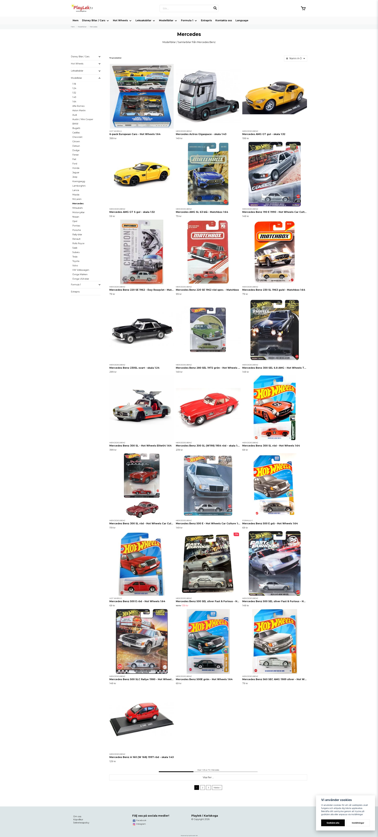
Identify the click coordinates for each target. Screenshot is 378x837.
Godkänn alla (333, 823)
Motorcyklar (78, 212)
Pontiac (76, 225)
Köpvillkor (78, 819)
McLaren (77, 199)
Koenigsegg (78, 181)
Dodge (76, 150)
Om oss (77, 816)
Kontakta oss (223, 20)
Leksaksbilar (143, 20)
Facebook (141, 820)
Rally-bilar (77, 234)
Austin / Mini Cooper (82, 119)
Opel (74, 221)
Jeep (74, 177)
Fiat (74, 159)
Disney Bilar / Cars (93, 20)
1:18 (74, 84)
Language (242, 20)
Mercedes (78, 203)
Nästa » (217, 787)
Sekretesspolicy (81, 822)
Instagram (141, 824)
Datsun (76, 146)
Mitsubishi (77, 208)
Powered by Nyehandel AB (189, 835)
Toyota (75, 261)
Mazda (75, 194)
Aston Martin (79, 110)
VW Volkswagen (80, 270)
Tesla (74, 256)
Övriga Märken (80, 274)
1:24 (74, 88)
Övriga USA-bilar (80, 279)
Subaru (76, 252)
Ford (74, 163)
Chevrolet (77, 137)
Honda (75, 168)
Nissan (75, 216)
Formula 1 (187, 20)
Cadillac (76, 132)
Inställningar (358, 823)
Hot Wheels (120, 20)
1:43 (74, 97)
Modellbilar (166, 20)
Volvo (75, 265)
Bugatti (76, 128)
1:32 (74, 92)
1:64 (74, 101)
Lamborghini (78, 185)
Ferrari (75, 154)
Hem (76, 20)
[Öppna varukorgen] (303, 8)
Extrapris (206, 20)
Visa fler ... (208, 777)
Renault (76, 239)
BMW (75, 123)
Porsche (76, 230)
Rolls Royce (78, 243)
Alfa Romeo (78, 106)
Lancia (75, 190)
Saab (74, 248)
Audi (74, 115)
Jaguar (75, 172)
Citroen (76, 141)
